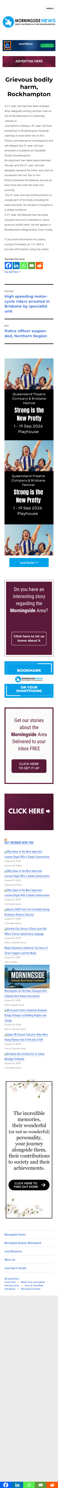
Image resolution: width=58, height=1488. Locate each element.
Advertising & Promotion (30, 1288)
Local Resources (13, 1251)
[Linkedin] (16, 265)
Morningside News (12, 1278)
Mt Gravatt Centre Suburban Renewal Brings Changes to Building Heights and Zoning (26, 1015)
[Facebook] (8, 265)
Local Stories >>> (29, 562)
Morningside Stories (15, 1234)
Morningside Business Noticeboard (23, 1243)
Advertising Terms (12, 1285)
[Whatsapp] (23, 265)
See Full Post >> (13, 272)
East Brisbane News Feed (19, 843)
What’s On (10, 1260)
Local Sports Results (15, 1268)
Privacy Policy (10, 1282)
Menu (49, 8)
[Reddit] (39, 265)
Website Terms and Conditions (33, 1282)
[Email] (31, 265)
